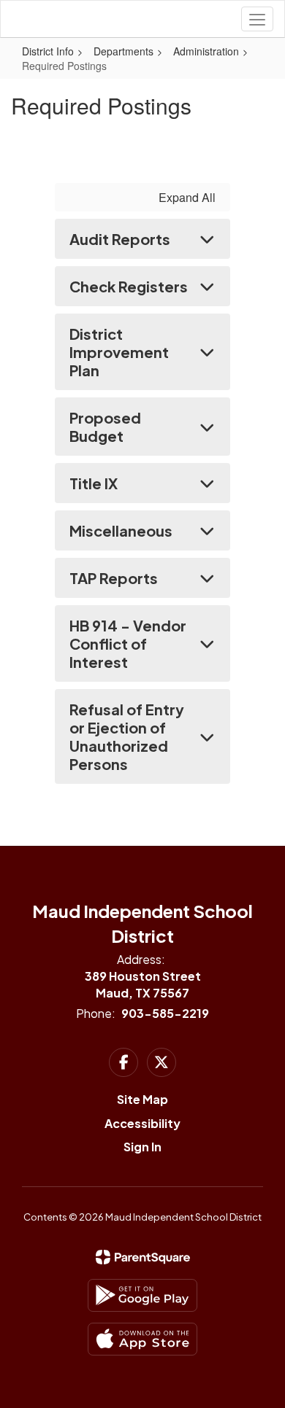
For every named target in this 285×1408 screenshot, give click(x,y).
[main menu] (257, 19)
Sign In (142, 1146)
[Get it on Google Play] (142, 1295)
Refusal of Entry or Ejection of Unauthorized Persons (126, 736)
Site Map (142, 1099)
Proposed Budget (105, 426)
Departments (123, 51)
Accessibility (142, 1123)
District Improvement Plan (119, 351)
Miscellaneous (120, 530)
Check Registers (128, 286)
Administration (206, 51)
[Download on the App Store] (142, 1339)
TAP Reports (113, 578)
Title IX (93, 483)
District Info (48, 51)
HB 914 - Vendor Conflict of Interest (127, 643)
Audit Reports (119, 239)
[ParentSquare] (143, 1257)
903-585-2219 (165, 1013)
